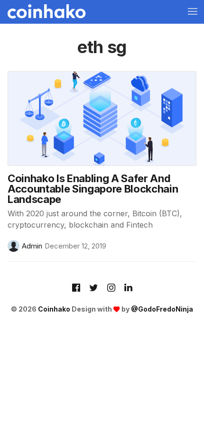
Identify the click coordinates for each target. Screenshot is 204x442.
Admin (32, 245)
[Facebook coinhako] (76, 288)
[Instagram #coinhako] (111, 288)
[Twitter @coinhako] (94, 288)
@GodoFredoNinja (162, 309)
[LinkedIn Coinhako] (128, 288)
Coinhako (54, 309)
